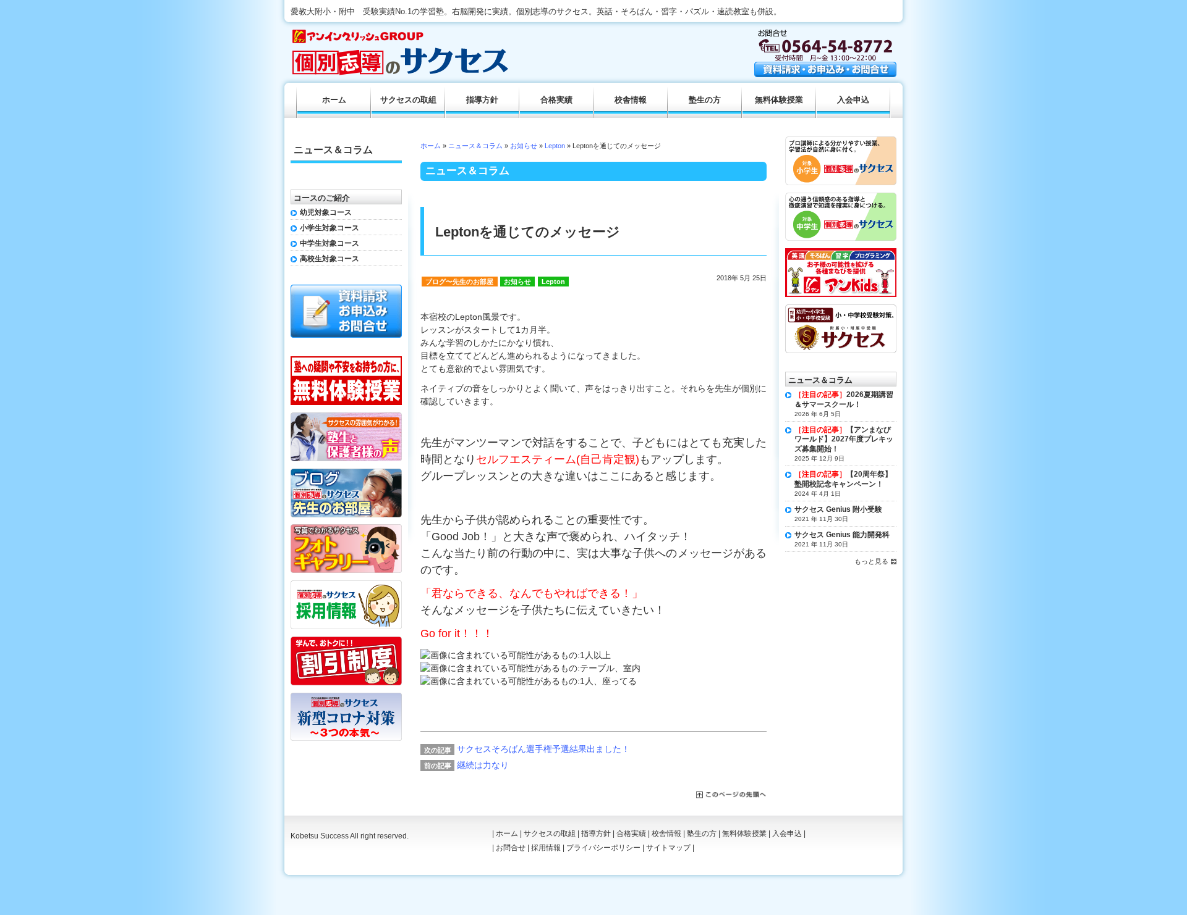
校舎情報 (631, 100)
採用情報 (546, 847)
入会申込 (853, 100)
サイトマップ (668, 847)
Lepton (555, 145)
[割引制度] (346, 641)
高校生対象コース (329, 258)
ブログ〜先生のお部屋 (459, 281)
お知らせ (523, 145)
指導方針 (482, 100)
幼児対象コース (326, 212)
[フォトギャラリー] (346, 528)
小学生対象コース (329, 228)
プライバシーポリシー (603, 847)
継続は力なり (483, 765)
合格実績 (556, 100)
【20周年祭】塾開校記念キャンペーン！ (843, 479)
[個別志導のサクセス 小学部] (840, 140)
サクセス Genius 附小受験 (838, 509)
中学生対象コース (329, 243)
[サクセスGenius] (840, 308)
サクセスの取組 (408, 100)
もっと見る (871, 561)
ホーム (430, 145)
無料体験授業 (779, 100)
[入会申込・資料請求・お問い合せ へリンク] (825, 74)
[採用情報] (346, 584)
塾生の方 (705, 100)
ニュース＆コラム (475, 145)
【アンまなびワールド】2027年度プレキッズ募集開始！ (843, 439)
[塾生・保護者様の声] (346, 416)
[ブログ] (346, 473)
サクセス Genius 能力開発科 (842, 534)
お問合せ (510, 847)
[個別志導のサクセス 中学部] (840, 197)
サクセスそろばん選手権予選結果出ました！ (543, 749)
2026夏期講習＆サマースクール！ (843, 399)
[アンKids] (840, 252)
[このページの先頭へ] (731, 795)
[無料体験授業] (346, 360)
